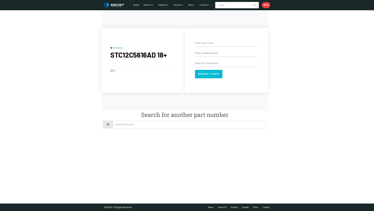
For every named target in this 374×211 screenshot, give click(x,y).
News (255, 207)
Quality (245, 207)
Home (136, 5)
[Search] (255, 5)
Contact (266, 207)
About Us (222, 207)
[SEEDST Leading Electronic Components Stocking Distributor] (114, 5)
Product (234, 207)
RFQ (266, 5)
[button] (168, 5)
